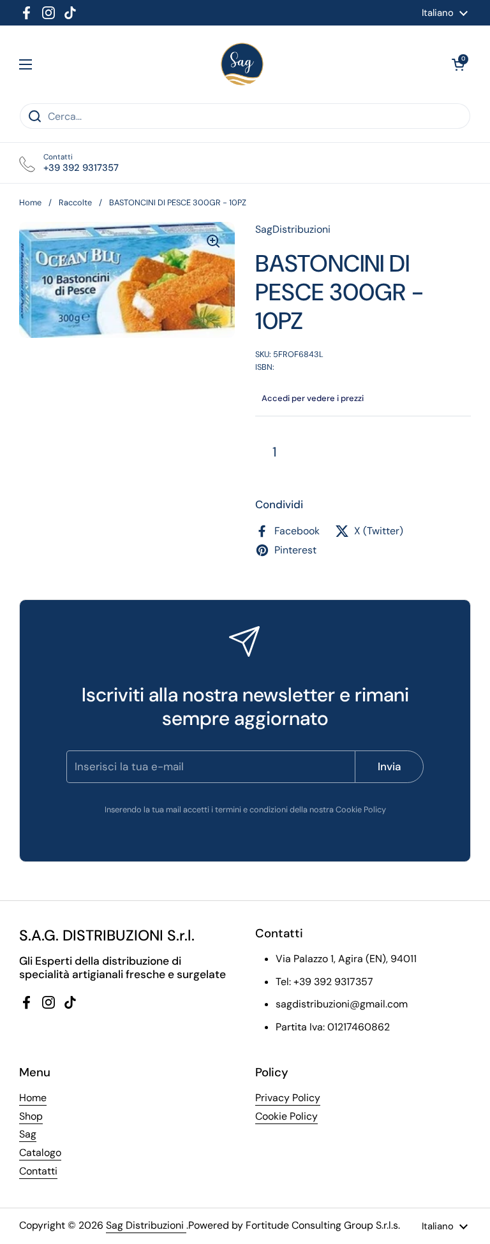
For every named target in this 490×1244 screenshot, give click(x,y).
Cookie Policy (286, 1116)
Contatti (38, 1171)
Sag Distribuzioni (146, 1225)
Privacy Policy (287, 1097)
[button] (458, 64)
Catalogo (40, 1152)
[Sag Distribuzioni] (242, 64)
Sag (27, 1134)
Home (30, 202)
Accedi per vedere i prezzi (313, 398)
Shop (31, 1116)
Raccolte (75, 202)
